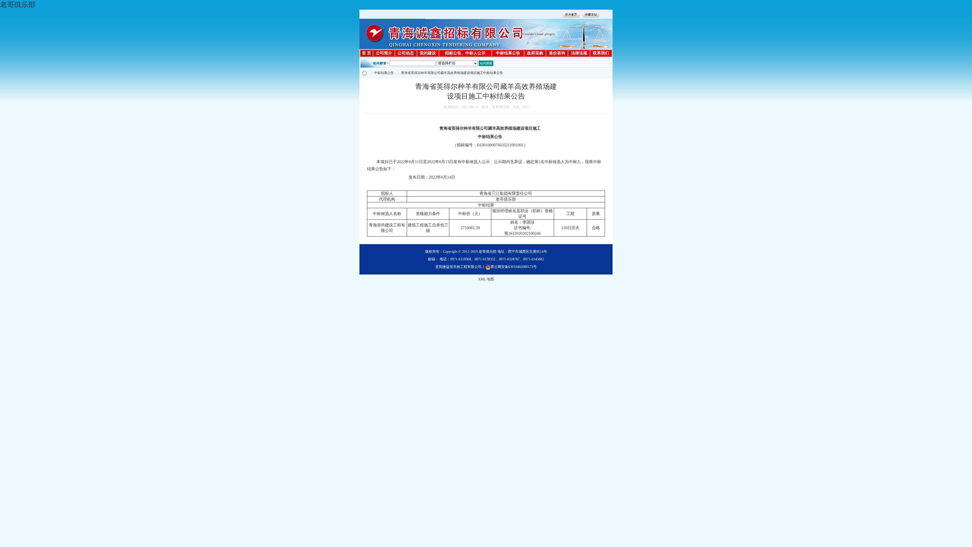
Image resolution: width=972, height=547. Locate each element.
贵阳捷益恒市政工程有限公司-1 (459, 267)
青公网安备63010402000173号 (514, 267)
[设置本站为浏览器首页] (571, 14)
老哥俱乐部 (17, 5)
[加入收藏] (590, 14)
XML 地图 (486, 279)
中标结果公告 (384, 73)
